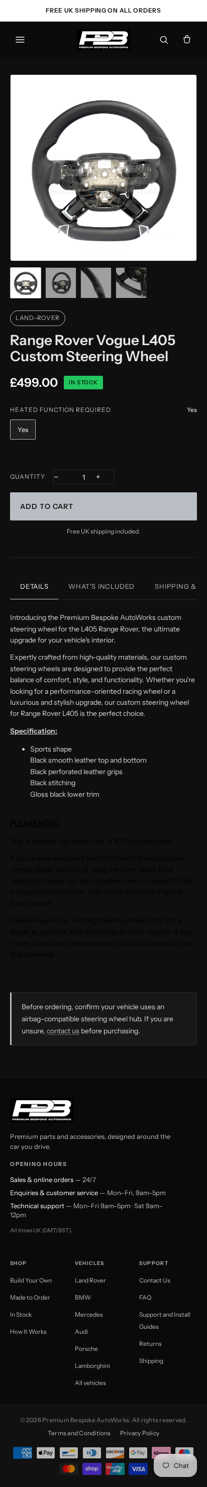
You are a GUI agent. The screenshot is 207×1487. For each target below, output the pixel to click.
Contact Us (154, 1280)
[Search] (164, 40)
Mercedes (89, 1314)
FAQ (145, 1297)
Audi (81, 1331)
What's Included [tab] (101, 586)
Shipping (151, 1360)
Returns (150, 1343)
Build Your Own (31, 1280)
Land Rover (90, 1280)
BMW (83, 1297)
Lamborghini (92, 1365)
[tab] (25, 282)
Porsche (86, 1348)
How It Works (28, 1331)
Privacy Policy (139, 1433)
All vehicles (90, 1383)
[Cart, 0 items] (187, 40)
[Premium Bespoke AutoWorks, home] (103, 40)
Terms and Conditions (79, 1433)
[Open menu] (20, 40)
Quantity (27, 476)
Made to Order (30, 1297)
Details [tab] (34, 586)
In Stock (21, 1314)
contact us (63, 1030)
